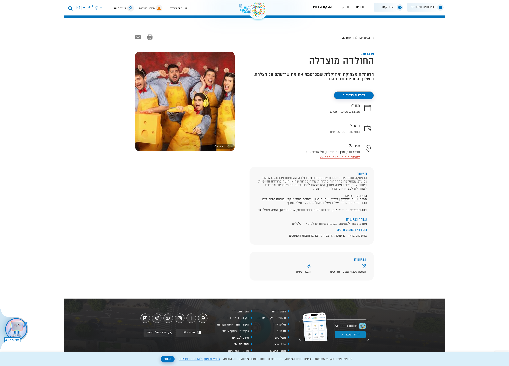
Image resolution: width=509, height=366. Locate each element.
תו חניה (281, 331)
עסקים (344, 7)
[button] (423, 7)
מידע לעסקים (240, 338)
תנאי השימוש (278, 351)
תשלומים (280, 338)
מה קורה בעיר (322, 7)
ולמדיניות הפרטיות (191, 359)
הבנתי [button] (167, 359)
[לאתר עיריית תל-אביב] (254, 11)
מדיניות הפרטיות (238, 351)
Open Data (278, 344)
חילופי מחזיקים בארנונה (271, 318)
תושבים (361, 7)
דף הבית (369, 37)
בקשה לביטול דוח (238, 318)
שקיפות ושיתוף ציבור (235, 331)
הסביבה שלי (241, 344)
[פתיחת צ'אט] (14, 329)
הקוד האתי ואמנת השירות (233, 325)
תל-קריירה (279, 325)
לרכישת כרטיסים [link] (354, 95)
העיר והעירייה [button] (178, 8)
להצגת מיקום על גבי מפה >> (340, 157)
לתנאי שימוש (212, 359)
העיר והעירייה (240, 311)
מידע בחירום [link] (147, 8)
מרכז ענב (367, 54)
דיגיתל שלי (119, 8)
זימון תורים (279, 311)
